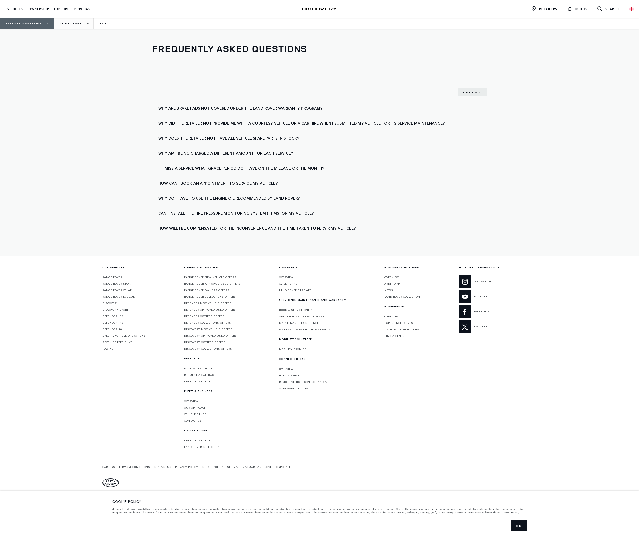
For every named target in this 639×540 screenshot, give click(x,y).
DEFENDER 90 (112, 329)
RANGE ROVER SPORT (117, 283)
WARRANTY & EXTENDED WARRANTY (305, 329)
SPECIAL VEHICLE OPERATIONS (124, 335)
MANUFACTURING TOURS (402, 329)
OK (519, 526)
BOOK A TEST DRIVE (198, 368)
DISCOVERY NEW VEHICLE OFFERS (208, 329)
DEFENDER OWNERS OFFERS (204, 316)
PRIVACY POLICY (186, 467)
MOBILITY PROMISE (292, 349)
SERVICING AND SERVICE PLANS (302, 316)
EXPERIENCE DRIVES (398, 323)
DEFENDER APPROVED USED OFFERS (210, 309)
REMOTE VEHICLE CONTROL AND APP (304, 382)
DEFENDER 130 (113, 316)
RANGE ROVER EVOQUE (118, 296)
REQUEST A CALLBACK (200, 375)
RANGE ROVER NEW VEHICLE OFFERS (210, 277)
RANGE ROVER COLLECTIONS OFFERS (210, 296)
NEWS (388, 290)
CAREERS (108, 467)
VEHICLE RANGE (195, 414)
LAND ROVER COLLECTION (202, 447)
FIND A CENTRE (395, 336)
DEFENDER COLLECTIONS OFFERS (207, 322)
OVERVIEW (191, 401)
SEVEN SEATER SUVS (117, 342)
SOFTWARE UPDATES (294, 388)
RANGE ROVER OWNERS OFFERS (206, 290)
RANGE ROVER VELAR (117, 290)
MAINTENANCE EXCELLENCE (299, 323)
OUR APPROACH (195, 407)
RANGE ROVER (112, 277)
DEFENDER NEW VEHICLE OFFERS (208, 303)
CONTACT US (193, 420)
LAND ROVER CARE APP (295, 290)
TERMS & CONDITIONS (134, 467)
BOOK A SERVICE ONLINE (297, 310)
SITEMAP (233, 467)
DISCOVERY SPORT (115, 309)
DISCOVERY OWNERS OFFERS (205, 342)
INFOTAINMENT (290, 375)
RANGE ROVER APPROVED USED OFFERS (212, 283)
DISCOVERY (110, 303)
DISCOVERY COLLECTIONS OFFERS (208, 348)
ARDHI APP (392, 283)
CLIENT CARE (288, 283)
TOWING (108, 348)
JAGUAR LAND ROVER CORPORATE (267, 467)
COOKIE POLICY (212, 467)
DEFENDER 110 (113, 322)
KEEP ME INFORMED (198, 381)
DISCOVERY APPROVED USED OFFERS (210, 335)
